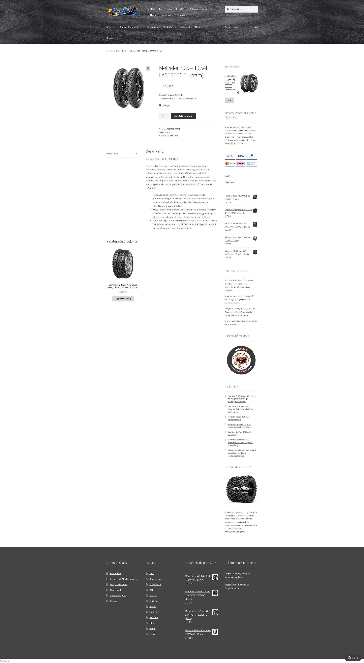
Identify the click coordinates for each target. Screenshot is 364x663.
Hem (112, 51)
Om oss (181, 15)
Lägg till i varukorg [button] (122, 298)
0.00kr (231, 27)
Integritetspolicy (167, 15)
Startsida (151, 9)
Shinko (152, 634)
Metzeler (174, 135)
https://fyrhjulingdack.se (236, 531)
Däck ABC (168, 27)
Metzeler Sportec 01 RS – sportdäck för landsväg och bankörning (240, 442)
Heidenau (154, 600)
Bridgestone (155, 579)
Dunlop (153, 595)
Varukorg (206, 9)
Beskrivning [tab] (112, 153)
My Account (115, 590)
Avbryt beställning (119, 584)
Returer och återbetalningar (124, 579)
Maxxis (152, 606)
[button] (148, 68)
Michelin (153, 617)
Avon (151, 573)
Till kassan (194, 9)
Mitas (152, 623)
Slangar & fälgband (129, 27)
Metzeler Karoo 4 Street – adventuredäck (239, 418)
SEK (227, 182)
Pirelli (152, 628)
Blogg (169, 9)
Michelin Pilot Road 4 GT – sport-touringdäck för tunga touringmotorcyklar (242, 399)
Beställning (181, 9)
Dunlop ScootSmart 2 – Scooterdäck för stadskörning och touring (241, 409)
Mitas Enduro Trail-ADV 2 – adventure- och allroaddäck (240, 426)
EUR (233, 182)
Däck (108, 27)
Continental (155, 584)
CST (151, 590)
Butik (161, 9)
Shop (118, 51)
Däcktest (185, 27)
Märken (198, 27)
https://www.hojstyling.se (237, 573)
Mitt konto (152, 15)
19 (168, 135)
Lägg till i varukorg (183, 115)
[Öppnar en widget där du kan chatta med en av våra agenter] (353, 658)
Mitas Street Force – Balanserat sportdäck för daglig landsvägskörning (242, 453)
